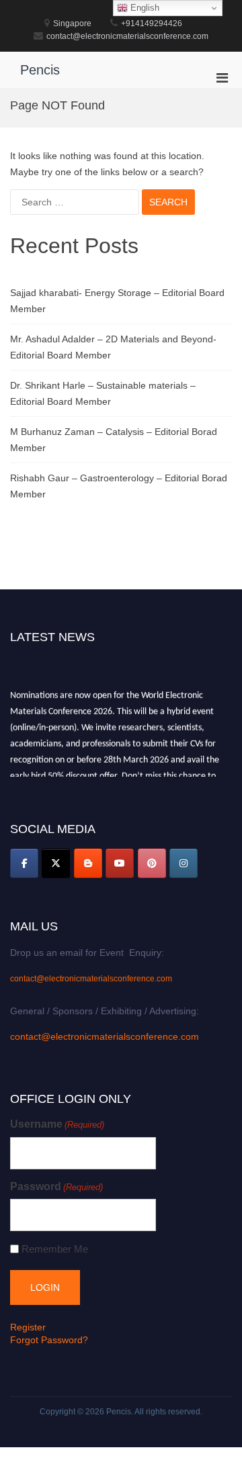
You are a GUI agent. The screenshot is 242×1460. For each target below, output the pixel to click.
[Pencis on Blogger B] (88, 863)
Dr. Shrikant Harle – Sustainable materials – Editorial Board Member (103, 393)
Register (28, 1327)
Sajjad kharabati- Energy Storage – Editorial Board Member (117, 300)
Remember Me (55, 1249)
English (143, 8)
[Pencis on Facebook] (24, 863)
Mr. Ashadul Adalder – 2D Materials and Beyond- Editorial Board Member (113, 347)
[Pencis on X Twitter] (56, 863)
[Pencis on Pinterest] (152, 863)
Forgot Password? (49, 1339)
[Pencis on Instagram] (183, 863)
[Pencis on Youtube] (120, 863)
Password (56, 1186)
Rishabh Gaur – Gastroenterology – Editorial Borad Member (118, 486)
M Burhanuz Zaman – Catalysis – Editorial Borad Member (113, 439)
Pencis (40, 69)
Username (57, 1124)
